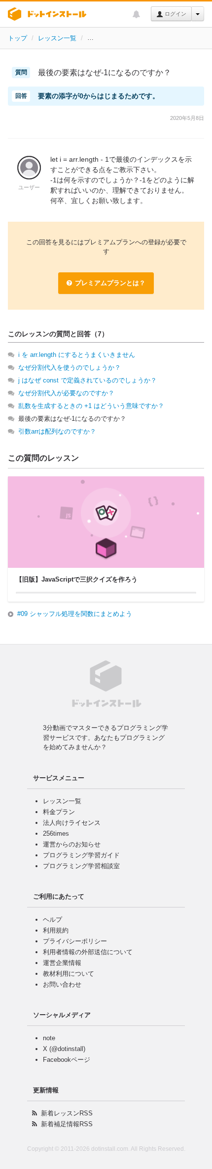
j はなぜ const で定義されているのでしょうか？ (87, 380)
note (49, 1038)
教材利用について (68, 973)
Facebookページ (66, 1059)
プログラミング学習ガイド (81, 855)
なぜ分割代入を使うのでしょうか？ (69, 367)
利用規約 (56, 930)
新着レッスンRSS (67, 1113)
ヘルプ (52, 919)
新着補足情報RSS (67, 1124)
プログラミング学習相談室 (81, 866)
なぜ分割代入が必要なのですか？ (66, 393)
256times (56, 833)
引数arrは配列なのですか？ (57, 431)
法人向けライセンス (72, 822)
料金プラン (59, 812)
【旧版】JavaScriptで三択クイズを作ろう (147, 38)
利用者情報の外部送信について (88, 952)
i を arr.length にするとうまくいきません (76, 354)
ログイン (174, 14)
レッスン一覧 (57, 38)
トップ (17, 38)
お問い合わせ (62, 984)
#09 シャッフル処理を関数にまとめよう (74, 613)
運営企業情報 (62, 962)
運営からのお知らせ (72, 844)
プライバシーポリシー (75, 941)
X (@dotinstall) (64, 1048)
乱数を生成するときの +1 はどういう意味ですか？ (91, 405)
